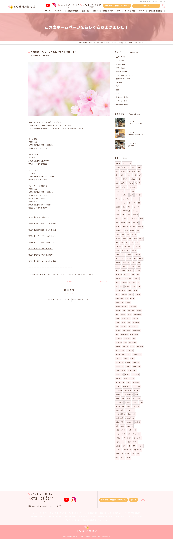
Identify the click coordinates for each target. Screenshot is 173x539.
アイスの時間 (119, 402)
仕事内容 (123, 270)
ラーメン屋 (119, 274)
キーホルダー (125, 251)
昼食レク (125, 346)
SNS (117, 286)
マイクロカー (119, 231)
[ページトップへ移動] (143, 500)
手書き (129, 290)
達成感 (126, 358)
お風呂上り (119, 438)
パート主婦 (138, 195)
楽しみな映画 (119, 410)
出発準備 (127, 362)
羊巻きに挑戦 (127, 438)
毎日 (123, 398)
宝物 (134, 338)
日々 (117, 314)
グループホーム (127, 163)
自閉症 (127, 454)
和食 (122, 243)
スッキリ (127, 366)
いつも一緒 (119, 342)
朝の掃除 (118, 330)
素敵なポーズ (119, 374)
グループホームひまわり (60, 274)
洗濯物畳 (118, 446)
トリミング (132, 203)
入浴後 (122, 426)
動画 (123, 215)
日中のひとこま (120, 382)
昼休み (130, 314)
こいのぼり (127, 338)
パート (122, 458)
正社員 (128, 458)
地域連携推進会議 (122, 104)
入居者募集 (133, 306)
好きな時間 (119, 390)
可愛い (117, 282)
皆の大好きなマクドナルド (123, 354)
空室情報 (124, 294)
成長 (125, 342)
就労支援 (123, 314)
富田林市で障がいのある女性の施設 (42, 261)
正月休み (124, 266)
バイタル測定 (132, 342)
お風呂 (137, 243)
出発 (134, 446)
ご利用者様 (132, 171)
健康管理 (118, 346)
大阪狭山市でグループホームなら (41, 242)
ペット (127, 191)
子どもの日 (119, 338)
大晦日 (141, 258)
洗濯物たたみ (127, 390)
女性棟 (130, 207)
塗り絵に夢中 (137, 438)
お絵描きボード (132, 430)
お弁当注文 (119, 378)
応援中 (117, 398)
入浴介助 (123, 183)
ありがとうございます (134, 434)
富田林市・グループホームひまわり (42, 236)
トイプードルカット (121, 203)
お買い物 (137, 422)
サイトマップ (103, 520)
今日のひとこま (128, 394)
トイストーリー (129, 410)
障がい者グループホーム (122, 167)
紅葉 (129, 223)
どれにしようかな (129, 378)
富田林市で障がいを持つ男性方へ (41, 255)
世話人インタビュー (123, 97)
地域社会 (132, 179)
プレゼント (119, 358)
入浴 (139, 179)
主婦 (131, 195)
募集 (131, 243)
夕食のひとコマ (129, 418)
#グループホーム (63, 300)
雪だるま (118, 239)
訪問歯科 (118, 310)
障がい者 (85, 274)
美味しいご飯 (119, 422)
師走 (138, 231)
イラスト (118, 179)
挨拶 (123, 235)
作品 (141, 402)
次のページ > (104, 282)
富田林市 (118, 163)
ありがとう (119, 394)
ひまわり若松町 (121, 71)
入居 (135, 175)
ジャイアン (132, 282)
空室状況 (129, 254)
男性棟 (125, 239)
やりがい (125, 179)
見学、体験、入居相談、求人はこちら (117, 6)
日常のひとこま (120, 406)
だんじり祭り (132, 187)
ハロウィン (136, 199)
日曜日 (127, 374)
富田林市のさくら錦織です (38, 217)
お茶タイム (130, 426)
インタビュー (126, 199)
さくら (123, 322)
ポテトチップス (120, 350)
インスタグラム (128, 247)
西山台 (117, 294)
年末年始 (129, 258)
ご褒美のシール (137, 354)
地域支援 (127, 302)
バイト (133, 286)
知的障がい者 (127, 450)
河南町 (117, 318)
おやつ (131, 294)
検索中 (125, 446)
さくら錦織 (31, 274)
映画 (141, 219)
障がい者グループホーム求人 (123, 278)
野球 (136, 394)
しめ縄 (133, 262)
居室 (129, 322)
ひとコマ (118, 386)
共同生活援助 (137, 314)
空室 (117, 223)
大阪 (117, 270)
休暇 (135, 258)
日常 (117, 334)
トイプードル (119, 191)
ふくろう (135, 402)
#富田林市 (50, 300)
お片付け (140, 446)
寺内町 (136, 290)
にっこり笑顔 (134, 334)
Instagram (118, 247)
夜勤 (117, 458)
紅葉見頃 (135, 223)
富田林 (139, 167)
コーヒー (137, 294)
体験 (139, 171)
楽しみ (128, 398)
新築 (138, 454)
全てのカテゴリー (122, 57)
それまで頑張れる (120, 414)
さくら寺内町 (40, 274)
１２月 (117, 235)
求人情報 (124, 282)
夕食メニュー (119, 302)
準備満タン (136, 362)
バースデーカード (120, 290)
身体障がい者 (119, 454)
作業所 (128, 382)
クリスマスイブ (120, 258)
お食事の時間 (124, 334)
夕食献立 (136, 278)
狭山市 (117, 187)
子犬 (139, 286)
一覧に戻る (69, 282)
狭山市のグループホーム (75, 274)
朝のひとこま (119, 362)
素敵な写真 (124, 326)
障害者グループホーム (122, 306)
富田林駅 (123, 223)
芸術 (139, 203)
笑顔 (117, 426)
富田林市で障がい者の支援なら (40, 249)
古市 (126, 298)
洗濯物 (138, 266)
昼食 (124, 310)
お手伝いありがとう (132, 442)
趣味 (130, 239)
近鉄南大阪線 (119, 298)
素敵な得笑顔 (136, 330)
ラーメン (137, 270)
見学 (117, 175)
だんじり (124, 187)
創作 (135, 239)
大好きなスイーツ (120, 430)
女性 (93, 274)
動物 (133, 454)
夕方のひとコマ (132, 370)
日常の (132, 358)
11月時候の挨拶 (126, 211)
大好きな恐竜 (126, 330)
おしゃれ (134, 235)
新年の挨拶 (126, 262)
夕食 (117, 243)
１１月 (117, 211)
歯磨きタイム (131, 414)
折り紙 (117, 215)
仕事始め (131, 266)
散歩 (124, 207)
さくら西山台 (48, 274)
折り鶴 (117, 251)
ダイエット (131, 310)
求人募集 (132, 227)
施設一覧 (146, 6)
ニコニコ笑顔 (119, 366)
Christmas (137, 254)
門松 (139, 262)
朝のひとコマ (136, 366)
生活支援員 (124, 171)
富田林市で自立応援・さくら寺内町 (42, 224)
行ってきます (136, 386)
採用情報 (140, 227)
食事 (140, 175)
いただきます (129, 422)
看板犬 (127, 286)
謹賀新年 (118, 262)
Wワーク (118, 199)
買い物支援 (136, 322)
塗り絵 (128, 406)
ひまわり (136, 207)
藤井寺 (132, 298)
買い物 (132, 346)
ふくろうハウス (121, 101)
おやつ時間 (140, 346)
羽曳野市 (135, 318)
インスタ (137, 247)
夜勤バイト (119, 219)
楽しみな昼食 (135, 374)
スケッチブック (120, 254)
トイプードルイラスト (122, 195)
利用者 (128, 215)
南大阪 (117, 227)
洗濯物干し (136, 406)
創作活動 (118, 207)
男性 (90, 274)
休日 (125, 219)
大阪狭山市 (125, 227)
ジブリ (141, 239)
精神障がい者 (137, 450)
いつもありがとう (120, 434)
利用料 (122, 175)
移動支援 (139, 310)
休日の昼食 (130, 350)
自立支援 (135, 215)
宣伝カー (130, 270)
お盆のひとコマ (120, 442)
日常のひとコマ (133, 326)
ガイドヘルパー (133, 219)
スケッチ (134, 251)
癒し (133, 191)
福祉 (138, 274)
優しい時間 (136, 382)
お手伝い (136, 390)
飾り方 (117, 266)
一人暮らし (119, 450)
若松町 (132, 231)
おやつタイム (136, 398)
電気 (126, 231)
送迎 (126, 243)
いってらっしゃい (120, 370)
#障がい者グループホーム (82, 300)
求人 (117, 93)
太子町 (117, 322)
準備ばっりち (126, 386)
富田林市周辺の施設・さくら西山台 (42, 230)
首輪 (128, 235)
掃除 (133, 274)
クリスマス (136, 211)
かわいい (126, 274)
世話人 (133, 167)
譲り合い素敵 (119, 418)
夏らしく (127, 402)
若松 (117, 326)
